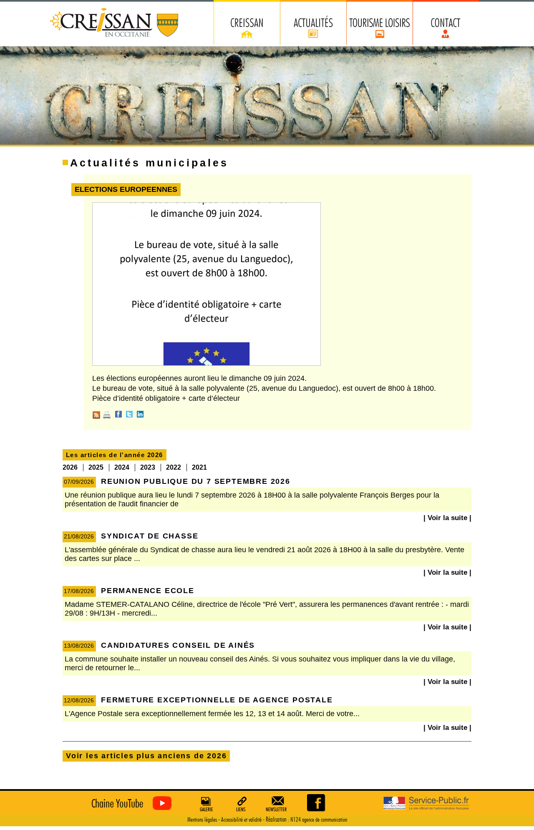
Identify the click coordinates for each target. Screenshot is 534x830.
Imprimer (107, 415)
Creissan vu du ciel (129, 803)
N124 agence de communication (318, 820)
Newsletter (277, 803)
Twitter (129, 414)
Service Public (426, 803)
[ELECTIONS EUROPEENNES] (206, 364)
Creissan (114, 23)
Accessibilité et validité (241, 820)
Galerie (205, 803)
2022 (173, 467)
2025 (95, 467)
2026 (70, 467)
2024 (121, 467)
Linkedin (140, 414)
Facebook (118, 414)
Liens (241, 803)
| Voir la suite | (447, 518)
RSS (96, 415)
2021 (199, 467)
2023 (147, 467)
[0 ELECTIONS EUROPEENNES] (316, 802)
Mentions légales (202, 820)
